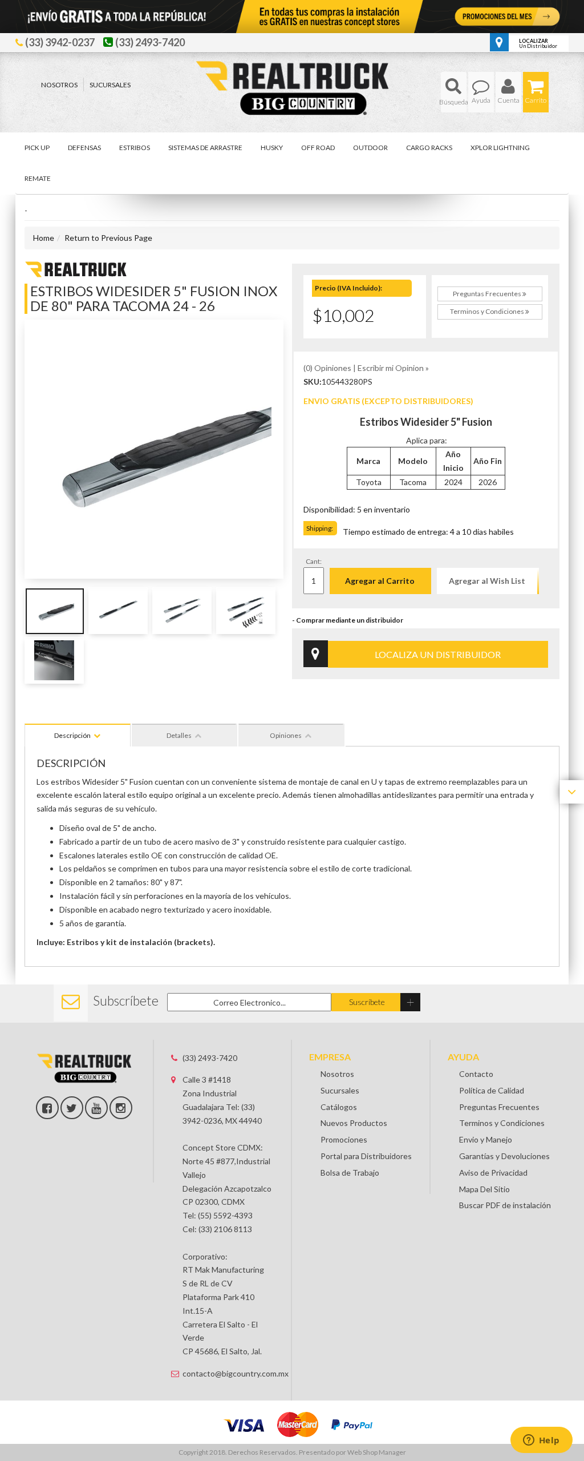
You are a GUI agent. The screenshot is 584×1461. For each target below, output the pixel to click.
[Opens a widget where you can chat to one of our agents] (541, 1441)
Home (43, 238)
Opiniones (286, 735)
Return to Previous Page (108, 238)
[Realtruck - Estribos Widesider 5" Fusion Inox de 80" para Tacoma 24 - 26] (76, 268)
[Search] (454, 92)
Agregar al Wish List (487, 581)
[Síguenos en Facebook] (47, 1107)
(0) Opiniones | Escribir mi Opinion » (366, 368)
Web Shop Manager (376, 1452)
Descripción (72, 735)
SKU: (312, 381)
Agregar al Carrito (380, 581)
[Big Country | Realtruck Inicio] (292, 67)
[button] (454, 92)
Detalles (179, 735)
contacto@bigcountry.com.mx (228, 1373)
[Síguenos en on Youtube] (96, 1107)
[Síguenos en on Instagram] (121, 1107)
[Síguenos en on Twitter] (71, 1107)
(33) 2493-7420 (209, 1058)
